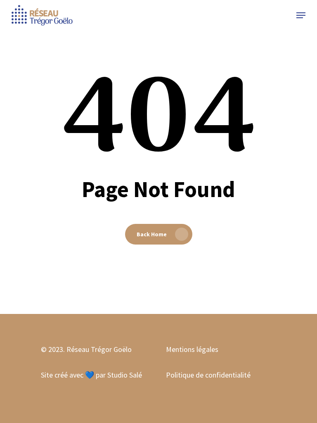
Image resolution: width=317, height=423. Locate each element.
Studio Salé (124, 375)
